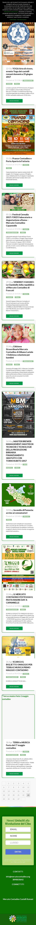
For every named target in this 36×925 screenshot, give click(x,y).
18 (4, 795)
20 (13, 795)
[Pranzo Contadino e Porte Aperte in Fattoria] (18, 132)
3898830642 (18, 879)
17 (28, 791)
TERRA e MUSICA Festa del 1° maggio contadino (18, 745)
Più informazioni (21, 19)
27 (18, 799)
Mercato (26, 516)
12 (4, 791)
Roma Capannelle (12, 232)
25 (9, 799)
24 (4, 799)
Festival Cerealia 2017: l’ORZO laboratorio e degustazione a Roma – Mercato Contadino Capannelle (19, 220)
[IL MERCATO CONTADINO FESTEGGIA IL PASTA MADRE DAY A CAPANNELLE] (18, 568)
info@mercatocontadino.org (18, 876)
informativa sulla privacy (11, 11)
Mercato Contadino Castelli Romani (18, 899)
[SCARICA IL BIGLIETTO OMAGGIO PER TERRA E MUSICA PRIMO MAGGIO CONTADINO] (18, 647)
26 (13, 799)
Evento (9, 83)
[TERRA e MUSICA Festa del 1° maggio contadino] (18, 717)
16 (23, 791)
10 (23, 787)
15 (18, 791)
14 (13, 791)
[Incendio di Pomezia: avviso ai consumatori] (18, 494)
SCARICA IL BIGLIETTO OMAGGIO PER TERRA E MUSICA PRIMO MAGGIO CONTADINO (19, 665)
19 (9, 795)
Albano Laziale (28, 80)
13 (9, 791)
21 (18, 795)
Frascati (9, 297)
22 (23, 795)
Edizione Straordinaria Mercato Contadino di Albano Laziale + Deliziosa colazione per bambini (19, 352)
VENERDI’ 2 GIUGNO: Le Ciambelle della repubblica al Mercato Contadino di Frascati (20, 286)
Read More (14, 100)
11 (28, 787)
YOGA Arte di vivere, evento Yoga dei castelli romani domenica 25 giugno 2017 (19, 72)
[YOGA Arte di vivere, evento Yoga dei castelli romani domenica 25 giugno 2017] (18, 42)
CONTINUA (13, 19)
